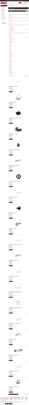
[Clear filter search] (27, 12)
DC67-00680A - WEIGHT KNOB (13, 102)
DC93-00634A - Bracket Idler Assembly (14, 165)
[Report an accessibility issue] (22, 2)
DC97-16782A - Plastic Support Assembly (14, 181)
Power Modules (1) (11, 64)
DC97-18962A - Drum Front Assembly (14, 386)
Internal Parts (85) (11, 29)
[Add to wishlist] (27, 91)
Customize (2, 403)
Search (20, 2)
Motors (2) (11, 62)
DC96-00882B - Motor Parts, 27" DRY (13, 260)
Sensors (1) (11, 68)
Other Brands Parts (4, 17)
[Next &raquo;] (17, 394)
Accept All (10, 403)
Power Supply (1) (11, 31)
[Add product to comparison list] (26, 91)
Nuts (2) (10, 63)
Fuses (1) (10, 50)
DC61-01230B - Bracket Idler (12, 339)
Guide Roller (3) (11, 52)
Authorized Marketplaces (11, 399)
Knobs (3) (10, 58)
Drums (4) (11, 44)
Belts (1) (10, 34)
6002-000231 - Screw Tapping (13, 228)
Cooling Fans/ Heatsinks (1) (12, 39)
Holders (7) (11, 56)
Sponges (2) (11, 69)
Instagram (27, 399)
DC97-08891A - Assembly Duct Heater (14, 355)
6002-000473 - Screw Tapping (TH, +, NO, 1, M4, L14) (16, 244)
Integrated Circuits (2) (12, 57)
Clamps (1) (11, 38)
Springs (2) (11, 70)
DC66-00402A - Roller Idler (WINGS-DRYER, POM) (15, 307)
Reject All (7, 403)
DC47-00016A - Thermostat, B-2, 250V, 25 (14, 149)
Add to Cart (11, 91)
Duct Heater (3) (11, 45)
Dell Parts (5, 398)
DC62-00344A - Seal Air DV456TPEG (13, 86)
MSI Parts (3, 16)
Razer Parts (3, 18)
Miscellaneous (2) (11, 30)
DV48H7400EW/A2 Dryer (12, 5)
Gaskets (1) (11, 51)
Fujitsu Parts (3, 9)
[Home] (4, 3)
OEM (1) (10, 22)
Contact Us (19, 399)
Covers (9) (11, 40)
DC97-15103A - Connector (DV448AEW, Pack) (15, 323)
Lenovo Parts (3, 15)
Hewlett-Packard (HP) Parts (3, 11)
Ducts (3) (10, 46)
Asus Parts (3, 398)
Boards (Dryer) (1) (11, 35)
